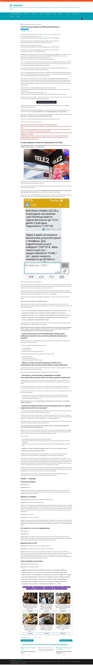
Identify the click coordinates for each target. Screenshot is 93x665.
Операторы (34, 13)
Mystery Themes (20, 660)
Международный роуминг (16, 13)
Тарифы (12, 16)
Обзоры (54, 13)
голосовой (40, 34)
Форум (18, 16)
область (45, 34)
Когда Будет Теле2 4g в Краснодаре (28, 640)
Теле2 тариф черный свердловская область (28, 652)
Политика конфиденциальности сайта (30, 661)
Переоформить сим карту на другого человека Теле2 (64, 652)
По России (26, 13)
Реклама (63, 661)
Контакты (58, 661)
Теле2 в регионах (24, 29)
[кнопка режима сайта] (81, 18)
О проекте (68, 661)
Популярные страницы (15, 663)
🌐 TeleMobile (16, 5)
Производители (75, 13)
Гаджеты (67, 13)
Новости (41, 13)
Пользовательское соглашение (16, 661)
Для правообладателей (76, 661)
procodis (29, 31)
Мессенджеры (48, 13)
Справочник (23, 663)
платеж (50, 34)
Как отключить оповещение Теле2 (45, 649)
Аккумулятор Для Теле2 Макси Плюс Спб (66, 640)
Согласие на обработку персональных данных (46, 661)
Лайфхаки (60, 13)
